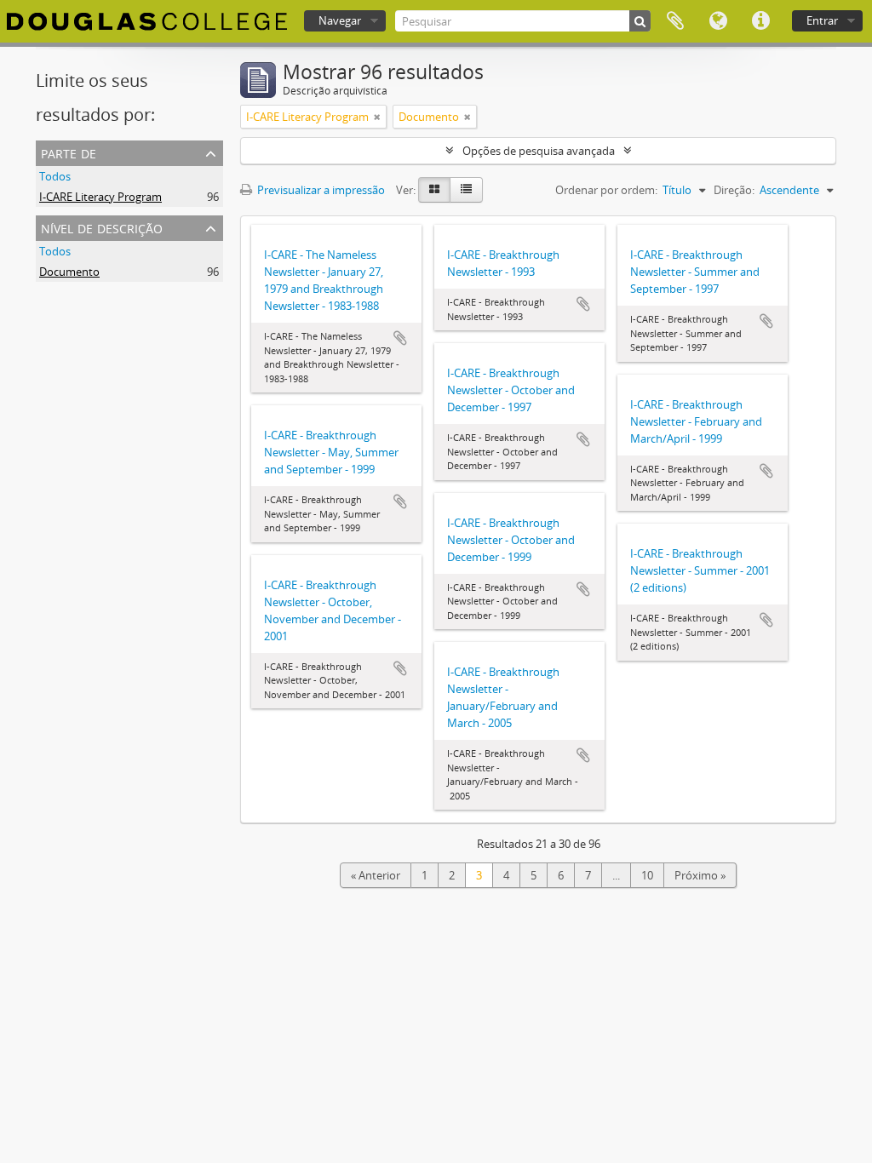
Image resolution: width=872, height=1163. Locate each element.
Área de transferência (675, 21)
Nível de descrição (102, 226)
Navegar (339, 20)
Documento (69, 271)
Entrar (822, 20)
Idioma (718, 21)
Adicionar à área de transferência (400, 338)
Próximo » (700, 875)
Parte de (68, 151)
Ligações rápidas (760, 21)
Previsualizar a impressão (320, 190)
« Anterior (375, 875)
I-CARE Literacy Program (100, 196)
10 (647, 875)
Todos (55, 176)
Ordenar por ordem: (606, 190)
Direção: (734, 190)
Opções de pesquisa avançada (538, 150)
